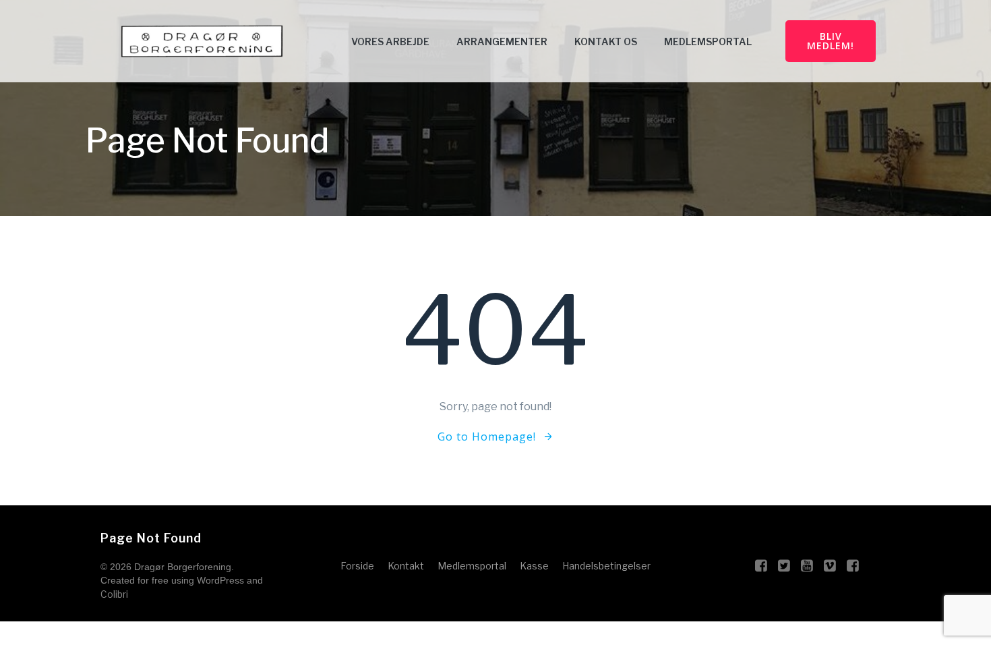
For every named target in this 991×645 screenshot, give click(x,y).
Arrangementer (501, 41)
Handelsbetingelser (606, 565)
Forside (357, 565)
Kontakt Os (605, 41)
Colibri (114, 594)
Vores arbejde (390, 41)
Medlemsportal (708, 41)
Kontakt (406, 565)
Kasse (534, 565)
